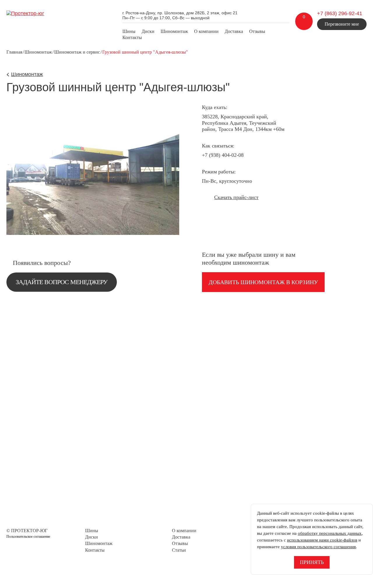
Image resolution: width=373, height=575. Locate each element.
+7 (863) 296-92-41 (339, 13)
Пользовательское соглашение (28, 536)
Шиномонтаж (174, 31)
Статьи (179, 550)
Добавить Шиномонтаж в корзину (263, 282)
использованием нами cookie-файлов (322, 540)
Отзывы (257, 31)
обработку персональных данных (330, 533)
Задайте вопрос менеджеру (62, 282)
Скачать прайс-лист (236, 197)
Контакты (132, 37)
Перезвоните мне (342, 24)
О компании (206, 31)
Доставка (234, 31)
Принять (312, 562)
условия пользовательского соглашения (318, 546)
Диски (148, 31)
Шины (129, 31)
